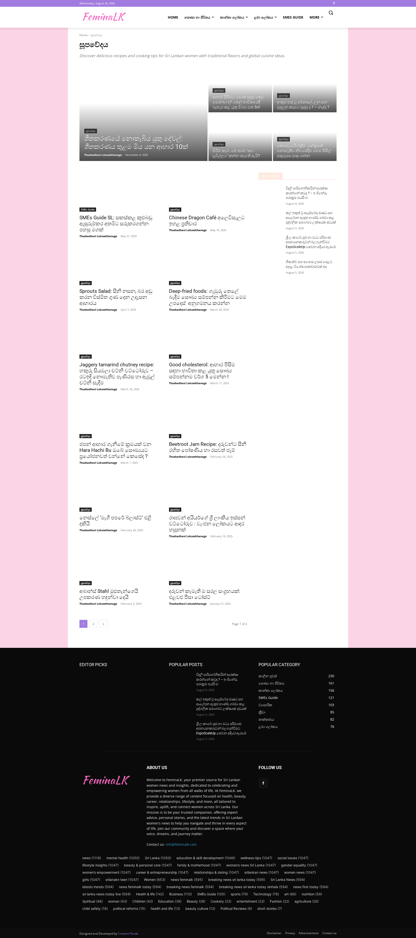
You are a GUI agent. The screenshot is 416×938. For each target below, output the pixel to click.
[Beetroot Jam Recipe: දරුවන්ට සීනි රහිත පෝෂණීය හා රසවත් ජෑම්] (208, 418)
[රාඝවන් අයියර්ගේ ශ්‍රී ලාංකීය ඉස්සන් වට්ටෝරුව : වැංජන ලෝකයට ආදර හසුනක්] (208, 492)
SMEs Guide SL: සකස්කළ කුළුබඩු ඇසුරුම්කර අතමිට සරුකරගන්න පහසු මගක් (115, 224)
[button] (331, 12)
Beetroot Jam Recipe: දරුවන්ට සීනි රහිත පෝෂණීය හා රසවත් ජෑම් (207, 447)
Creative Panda (128, 933)
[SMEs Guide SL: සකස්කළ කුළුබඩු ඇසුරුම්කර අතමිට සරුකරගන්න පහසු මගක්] (118, 192)
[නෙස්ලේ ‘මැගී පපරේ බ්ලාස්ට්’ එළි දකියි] (118, 492)
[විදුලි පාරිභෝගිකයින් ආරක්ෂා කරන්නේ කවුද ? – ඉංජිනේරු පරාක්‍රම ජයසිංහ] (270, 194)
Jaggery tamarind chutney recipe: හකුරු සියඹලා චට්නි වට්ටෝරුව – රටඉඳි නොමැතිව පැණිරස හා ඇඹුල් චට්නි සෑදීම (117, 374)
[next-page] (103, 624)
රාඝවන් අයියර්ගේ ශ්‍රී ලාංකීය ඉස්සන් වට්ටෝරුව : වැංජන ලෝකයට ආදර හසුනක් (207, 524)
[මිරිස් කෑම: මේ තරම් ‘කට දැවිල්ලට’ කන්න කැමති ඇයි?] (240, 137)
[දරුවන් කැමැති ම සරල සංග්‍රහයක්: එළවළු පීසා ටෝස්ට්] (208, 565)
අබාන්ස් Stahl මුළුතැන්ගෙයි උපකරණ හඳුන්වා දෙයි (108, 594)
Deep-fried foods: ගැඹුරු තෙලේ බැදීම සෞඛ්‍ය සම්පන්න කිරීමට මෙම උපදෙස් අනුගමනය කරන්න (207, 297)
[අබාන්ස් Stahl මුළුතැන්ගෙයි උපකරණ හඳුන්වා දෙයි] (118, 565)
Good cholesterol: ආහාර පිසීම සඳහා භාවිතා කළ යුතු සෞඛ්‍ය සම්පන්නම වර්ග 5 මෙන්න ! (202, 371)
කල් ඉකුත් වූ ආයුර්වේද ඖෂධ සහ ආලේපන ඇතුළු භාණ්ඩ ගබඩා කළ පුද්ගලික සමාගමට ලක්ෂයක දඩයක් (311, 217)
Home (83, 35)
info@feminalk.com (181, 844)
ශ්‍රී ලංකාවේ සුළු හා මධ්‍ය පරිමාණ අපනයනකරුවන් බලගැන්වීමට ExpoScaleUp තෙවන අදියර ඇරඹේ (311, 242)
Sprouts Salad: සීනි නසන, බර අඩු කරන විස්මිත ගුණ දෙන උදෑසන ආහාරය (115, 297)
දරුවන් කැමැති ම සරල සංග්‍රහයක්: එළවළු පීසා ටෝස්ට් (204, 594)
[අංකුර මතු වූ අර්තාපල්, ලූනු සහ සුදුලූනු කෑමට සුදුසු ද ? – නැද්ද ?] (305, 88)
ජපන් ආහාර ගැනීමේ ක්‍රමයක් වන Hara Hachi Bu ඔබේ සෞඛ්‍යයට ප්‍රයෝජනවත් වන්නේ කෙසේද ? (115, 450)
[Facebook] (334, 3)
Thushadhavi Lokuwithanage (98, 236)
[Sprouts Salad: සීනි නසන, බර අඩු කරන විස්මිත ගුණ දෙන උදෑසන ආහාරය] (118, 265)
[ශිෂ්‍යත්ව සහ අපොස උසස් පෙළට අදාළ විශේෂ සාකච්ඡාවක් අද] (270, 268)
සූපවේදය (90, 131)
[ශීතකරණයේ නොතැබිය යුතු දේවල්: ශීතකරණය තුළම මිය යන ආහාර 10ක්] (143, 113)
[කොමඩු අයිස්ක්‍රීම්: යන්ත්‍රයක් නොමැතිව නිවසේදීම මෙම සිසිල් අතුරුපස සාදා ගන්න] (305, 137)
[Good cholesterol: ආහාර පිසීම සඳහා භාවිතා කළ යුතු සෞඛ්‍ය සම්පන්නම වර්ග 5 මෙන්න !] (208, 339)
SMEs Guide (88, 209)
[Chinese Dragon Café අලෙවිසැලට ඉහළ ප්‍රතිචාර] (208, 192)
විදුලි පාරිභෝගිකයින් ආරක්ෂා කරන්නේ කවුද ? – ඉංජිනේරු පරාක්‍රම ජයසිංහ (307, 193)
